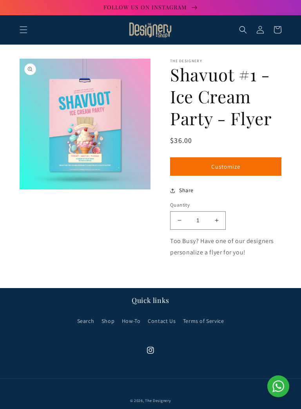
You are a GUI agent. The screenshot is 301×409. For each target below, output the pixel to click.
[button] (23, 29)
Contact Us (162, 320)
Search (85, 320)
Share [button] (186, 190)
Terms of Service (203, 320)
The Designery (158, 400)
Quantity (180, 205)
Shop (108, 320)
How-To (131, 320)
